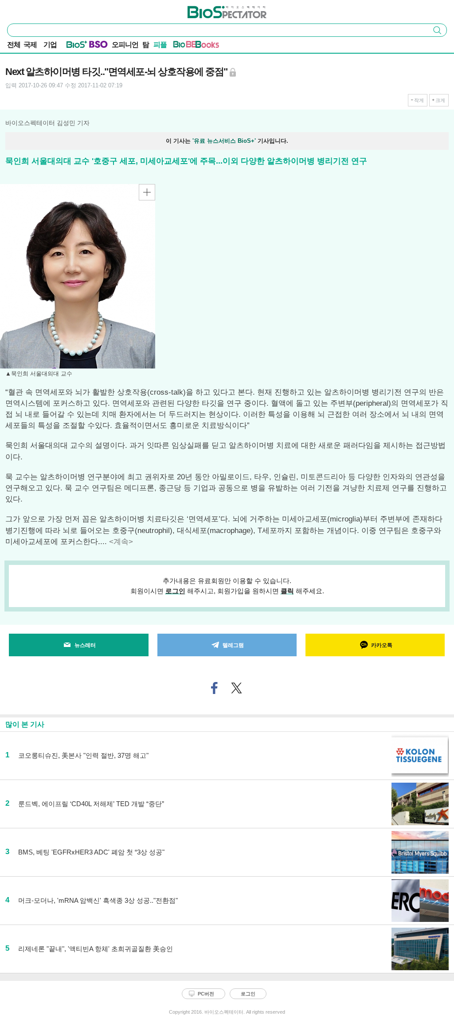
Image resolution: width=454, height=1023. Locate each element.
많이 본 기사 (24, 724)
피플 (160, 44)
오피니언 (125, 44)
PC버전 (206, 993)
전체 (13, 44)
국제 (30, 44)
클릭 (287, 591)
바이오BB (185, 46)
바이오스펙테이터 (212, 9)
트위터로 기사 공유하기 (237, 688)
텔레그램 (233, 645)
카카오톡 (381, 645)
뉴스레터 (85, 645)
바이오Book (207, 46)
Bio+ (77, 46)
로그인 (175, 591)
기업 (50, 44)
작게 (419, 100)
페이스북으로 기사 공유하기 (214, 688)
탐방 (145, 45)
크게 (440, 100)
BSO (98, 46)
